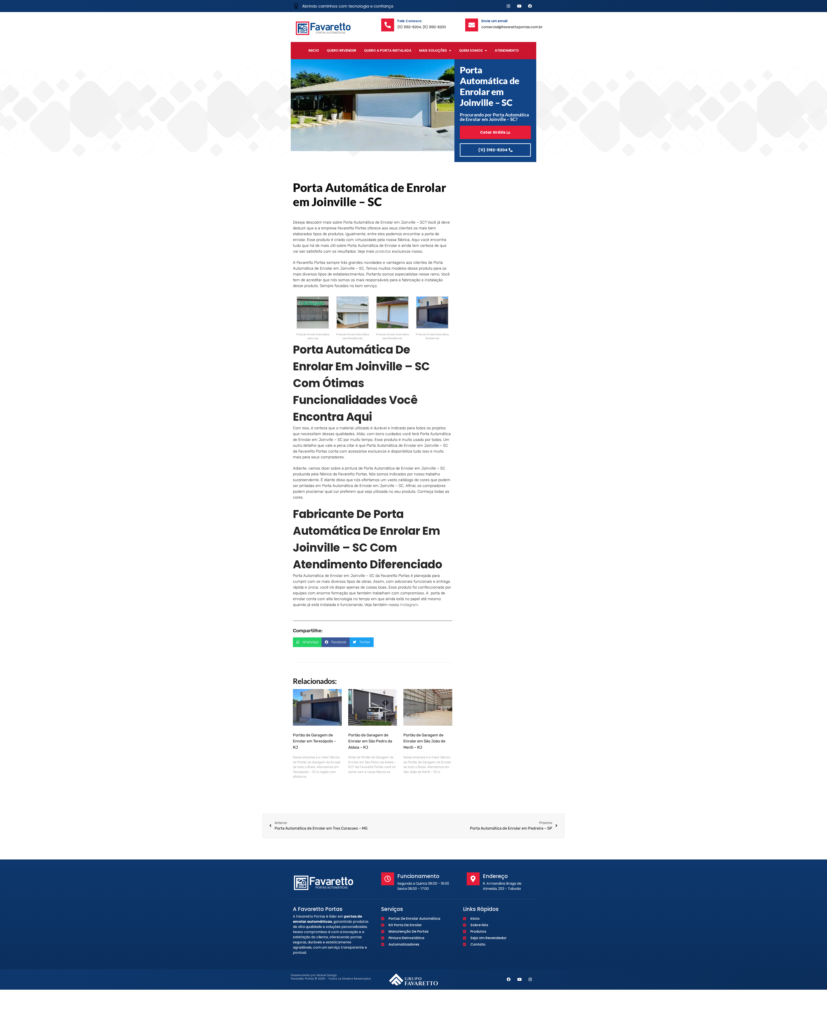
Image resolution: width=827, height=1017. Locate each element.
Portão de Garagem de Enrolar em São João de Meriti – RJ (424, 741)
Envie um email (494, 21)
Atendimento (507, 50)
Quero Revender (341, 50)
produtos (383, 251)
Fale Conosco (409, 21)
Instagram (409, 604)
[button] (307, 642)
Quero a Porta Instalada (387, 50)
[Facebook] (530, 6)
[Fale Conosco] (387, 25)
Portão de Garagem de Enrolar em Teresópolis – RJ (314, 741)
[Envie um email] (471, 25)
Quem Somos (471, 50)
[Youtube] (519, 6)
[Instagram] (508, 6)
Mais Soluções (433, 50)
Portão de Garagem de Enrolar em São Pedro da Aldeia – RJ (370, 741)
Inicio (313, 50)
